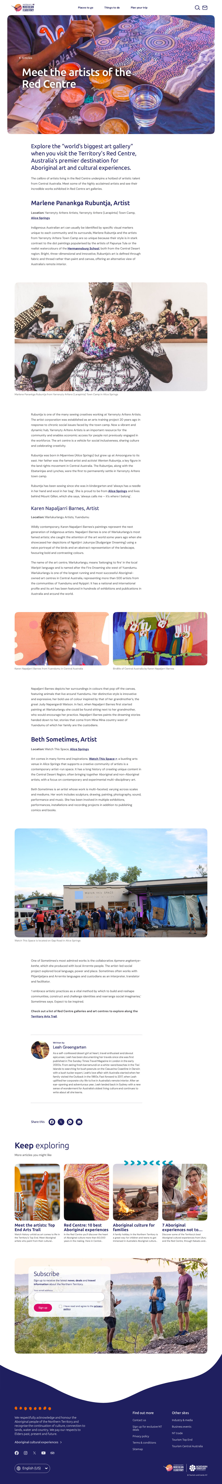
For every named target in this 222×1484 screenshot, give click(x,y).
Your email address (43, 1290)
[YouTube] (43, 1453)
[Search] (197, 7)
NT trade (177, 1433)
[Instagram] (26, 1453)
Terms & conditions (144, 1442)
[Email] (79, 1122)
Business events (181, 1426)
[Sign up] (204, 7)
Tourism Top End (182, 1439)
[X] (61, 1122)
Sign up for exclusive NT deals (147, 1428)
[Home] (23, 7)
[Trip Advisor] (52, 1453)
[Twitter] (35, 1453)
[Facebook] (52, 1122)
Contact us (139, 1420)
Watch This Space (102, 759)
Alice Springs (40, 218)
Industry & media (182, 1420)
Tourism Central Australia (187, 1446)
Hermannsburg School (83, 248)
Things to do (112, 7)
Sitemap (138, 1449)
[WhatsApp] (70, 1122)
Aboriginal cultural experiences (37, 1442)
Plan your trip (139, 7)
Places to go (85, 7)
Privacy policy (141, 1436)
